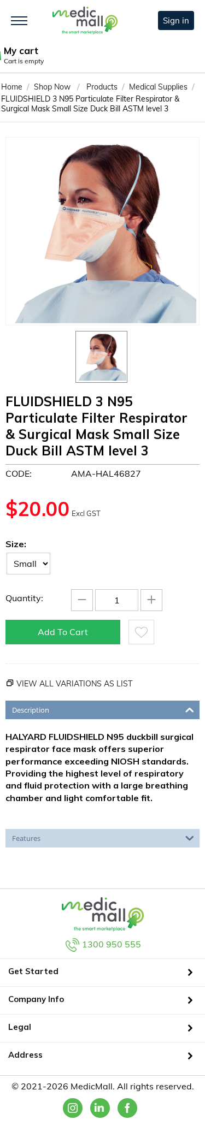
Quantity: (24, 597)
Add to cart (63, 631)
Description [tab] (30, 710)
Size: (15, 543)
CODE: (18, 473)
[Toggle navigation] (19, 20)
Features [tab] (26, 838)
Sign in (176, 20)
